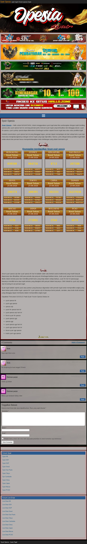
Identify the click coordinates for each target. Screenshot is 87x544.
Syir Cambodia (6, 476)
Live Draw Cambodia (8, 521)
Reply (82, 357)
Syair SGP (5, 463)
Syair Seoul (6, 466)
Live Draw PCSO (7, 534)
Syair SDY (5, 460)
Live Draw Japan (7, 528)
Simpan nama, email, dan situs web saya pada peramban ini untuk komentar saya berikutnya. (33, 439)
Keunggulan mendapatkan (43, 149)
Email (4, 433)
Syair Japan (6, 483)
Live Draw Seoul (7, 511)
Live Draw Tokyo (7, 518)
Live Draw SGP (7, 508)
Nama (4, 428)
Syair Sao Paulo (7, 470)
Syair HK (5, 456)
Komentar (5, 411)
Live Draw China (7, 524)
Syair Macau (6, 487)
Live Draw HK (6, 501)
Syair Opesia (5, 1)
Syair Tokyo (6, 473)
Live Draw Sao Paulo (8, 514)
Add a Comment (78, 342)
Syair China (6, 480)
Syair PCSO (6, 490)
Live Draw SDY (7, 504)
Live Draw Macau (7, 531)
